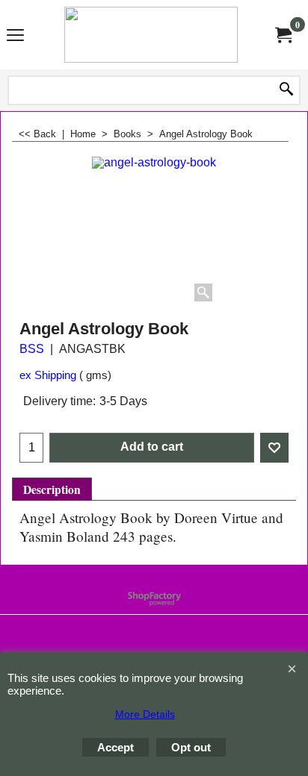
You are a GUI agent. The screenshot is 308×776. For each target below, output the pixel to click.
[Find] (286, 90)
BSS (31, 348)
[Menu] (15, 36)
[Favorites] (274, 448)
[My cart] (282, 34)
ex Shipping (47, 375)
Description (52, 489)
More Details (145, 714)
